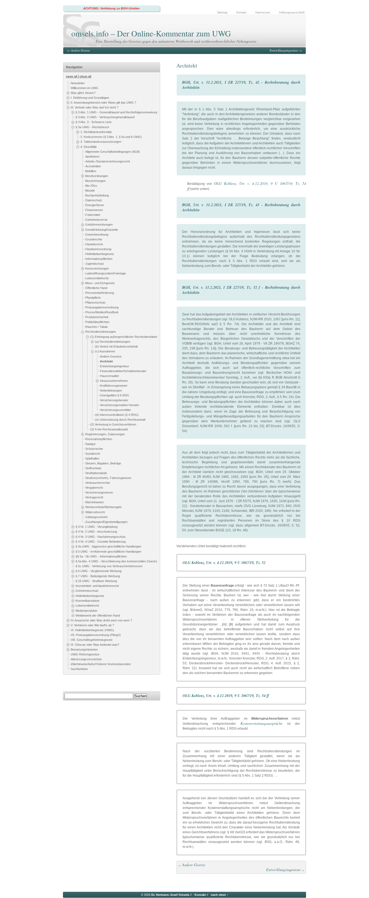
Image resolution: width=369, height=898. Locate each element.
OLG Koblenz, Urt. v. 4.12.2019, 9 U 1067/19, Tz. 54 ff (226, 695)
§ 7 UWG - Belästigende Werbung (98, 576)
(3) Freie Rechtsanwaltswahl (109, 429)
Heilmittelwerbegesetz (99, 254)
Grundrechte (93, 239)
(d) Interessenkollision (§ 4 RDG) (117, 414)
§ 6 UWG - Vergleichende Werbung (99, 571)
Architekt (106, 361)
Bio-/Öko (91, 185)
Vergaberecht (94, 487)
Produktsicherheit (96, 317)
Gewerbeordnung (96, 234)
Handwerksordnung (98, 249)
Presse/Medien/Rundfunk (102, 312)
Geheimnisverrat (96, 219)
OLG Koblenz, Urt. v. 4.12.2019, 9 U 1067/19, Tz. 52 (224, 562)
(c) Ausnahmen (105, 351)
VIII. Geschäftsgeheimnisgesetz (92, 639)
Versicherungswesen (99, 492)
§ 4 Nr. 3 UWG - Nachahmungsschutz (101, 536)
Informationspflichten (98, 258)
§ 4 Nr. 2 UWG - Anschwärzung (96, 531)
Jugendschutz (94, 263)
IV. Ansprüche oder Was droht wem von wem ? (101, 620)
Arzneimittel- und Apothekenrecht (97, 585)
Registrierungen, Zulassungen (105, 434)
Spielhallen (92, 458)
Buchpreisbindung (97, 195)
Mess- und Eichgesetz (100, 283)
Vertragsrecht (94, 497)
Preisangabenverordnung (102, 307)
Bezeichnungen (95, 180)
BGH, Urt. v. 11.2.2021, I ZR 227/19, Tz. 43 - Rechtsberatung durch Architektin (241, 207)
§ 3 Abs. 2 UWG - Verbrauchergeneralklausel (105, 117)
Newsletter (78, 83)
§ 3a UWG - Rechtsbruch (92, 127)
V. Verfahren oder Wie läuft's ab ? (92, 625)
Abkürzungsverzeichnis (86, 659)
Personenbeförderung (99, 293)
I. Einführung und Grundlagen (90, 97)
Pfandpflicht (92, 298)
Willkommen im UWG (84, 88)
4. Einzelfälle (88, 146)
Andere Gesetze (80, 50)
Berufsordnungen (96, 176)
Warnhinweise (94, 502)
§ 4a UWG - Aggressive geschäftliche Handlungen (108, 546)
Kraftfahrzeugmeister (114, 385)
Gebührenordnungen (99, 224)
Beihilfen (90, 171)
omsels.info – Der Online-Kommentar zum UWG (151, 33)
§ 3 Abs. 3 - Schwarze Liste (94, 122)
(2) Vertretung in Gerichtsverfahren (113, 424)
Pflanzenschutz (95, 302)
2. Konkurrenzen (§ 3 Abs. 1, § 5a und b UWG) (111, 136)
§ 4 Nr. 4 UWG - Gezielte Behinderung (101, 541)
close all (85, 76)
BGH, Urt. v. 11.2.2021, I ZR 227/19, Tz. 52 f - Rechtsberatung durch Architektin (241, 290)
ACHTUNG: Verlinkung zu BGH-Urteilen (111, 8)
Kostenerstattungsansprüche (261, 723)
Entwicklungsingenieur (284, 50)
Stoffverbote (93, 468)
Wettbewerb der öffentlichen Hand (98, 615)
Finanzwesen (94, 210)
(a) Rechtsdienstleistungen (112, 341)
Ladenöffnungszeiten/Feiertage (105, 273)
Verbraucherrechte (97, 482)
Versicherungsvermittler (115, 409)
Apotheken (92, 156)
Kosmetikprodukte (87, 600)
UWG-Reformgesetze (85, 654)
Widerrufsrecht (95, 512)
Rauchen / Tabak (96, 327)
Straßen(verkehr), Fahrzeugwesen (108, 477)
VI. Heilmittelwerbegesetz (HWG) (92, 630)
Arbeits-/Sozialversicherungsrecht (107, 161)
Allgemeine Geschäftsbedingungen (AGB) (112, 151)
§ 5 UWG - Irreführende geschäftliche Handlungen (108, 551)
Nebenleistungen (111, 390)
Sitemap (222, 12)
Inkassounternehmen (114, 380)
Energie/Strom (94, 205)
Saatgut (90, 443)
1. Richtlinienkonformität (96, 132)
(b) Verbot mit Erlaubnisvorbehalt (116, 346)
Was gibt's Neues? (83, 92)
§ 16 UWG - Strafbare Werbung (96, 581)
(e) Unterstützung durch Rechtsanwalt (120, 419)
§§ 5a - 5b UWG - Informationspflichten (101, 556)
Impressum (262, 12)
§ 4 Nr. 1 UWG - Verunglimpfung (97, 526)
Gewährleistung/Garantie (101, 229)
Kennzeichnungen (97, 268)
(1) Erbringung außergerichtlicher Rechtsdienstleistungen (127, 336)
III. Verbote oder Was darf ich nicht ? (94, 107)
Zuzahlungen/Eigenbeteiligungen (106, 521)
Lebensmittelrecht (97, 278)
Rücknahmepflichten (98, 439)
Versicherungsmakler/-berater (119, 405)
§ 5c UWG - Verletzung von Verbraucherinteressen (109, 566)
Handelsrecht (94, 244)
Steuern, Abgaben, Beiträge (103, 463)
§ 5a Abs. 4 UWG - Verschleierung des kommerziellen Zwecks (116, 561)
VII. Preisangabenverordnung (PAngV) (96, 635)
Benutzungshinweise (84, 649)
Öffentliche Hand (96, 288)
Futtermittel (92, 214)
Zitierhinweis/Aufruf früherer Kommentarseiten (101, 664)
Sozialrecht (92, 453)
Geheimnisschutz (87, 591)
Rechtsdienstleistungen (100, 332)
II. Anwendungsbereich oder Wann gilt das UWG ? (103, 102)
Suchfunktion (79, 669)
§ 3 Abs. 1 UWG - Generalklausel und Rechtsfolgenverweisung (117, 112)
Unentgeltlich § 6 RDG (114, 395)
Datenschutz (93, 200)
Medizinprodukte (86, 610)
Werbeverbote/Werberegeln (103, 507)
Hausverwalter (109, 375)
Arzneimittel (92, 166)
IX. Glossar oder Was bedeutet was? (95, 644)
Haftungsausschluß (292, 12)
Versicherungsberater (114, 400)
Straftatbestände (96, 473)
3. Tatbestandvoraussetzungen (100, 141)
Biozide (90, 190)
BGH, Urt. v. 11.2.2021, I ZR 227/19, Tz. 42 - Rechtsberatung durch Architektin (241, 85)
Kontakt (241, 12)
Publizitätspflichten (97, 322)
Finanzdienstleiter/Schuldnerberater (123, 371)
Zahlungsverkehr (96, 517)
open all (71, 76)
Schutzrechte (94, 448)
